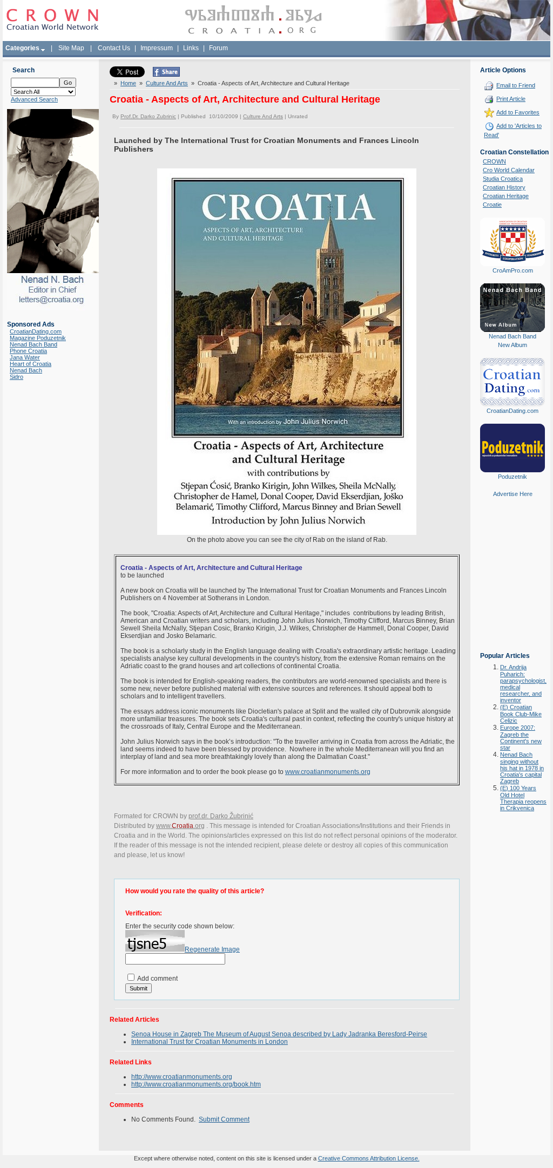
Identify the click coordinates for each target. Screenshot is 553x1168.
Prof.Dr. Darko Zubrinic (148, 116)
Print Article (510, 99)
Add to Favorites (517, 112)
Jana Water (25, 357)
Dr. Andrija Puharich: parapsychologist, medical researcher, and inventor (523, 683)
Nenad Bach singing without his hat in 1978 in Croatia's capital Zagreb (522, 767)
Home (128, 83)
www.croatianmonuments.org (327, 772)
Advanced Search (34, 99)
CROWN (494, 161)
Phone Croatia (28, 351)
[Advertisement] (512, 582)
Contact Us (114, 48)
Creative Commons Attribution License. (369, 1158)
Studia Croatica (503, 178)
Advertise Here (512, 494)
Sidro (16, 377)
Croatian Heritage (506, 196)
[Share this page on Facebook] (166, 74)
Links (191, 48)
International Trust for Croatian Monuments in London (209, 1041)
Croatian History (504, 187)
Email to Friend (515, 85)
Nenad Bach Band (33, 344)
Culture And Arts (167, 83)
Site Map (71, 48)
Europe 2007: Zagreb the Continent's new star (521, 737)
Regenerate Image (212, 949)
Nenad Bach (26, 370)
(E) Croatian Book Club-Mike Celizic (521, 714)
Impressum (156, 48)
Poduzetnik (512, 476)
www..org (180, 826)
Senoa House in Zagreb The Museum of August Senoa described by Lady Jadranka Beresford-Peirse (279, 1034)
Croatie (492, 204)
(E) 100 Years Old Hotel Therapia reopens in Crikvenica (523, 798)
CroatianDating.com (36, 331)
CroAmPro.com (513, 270)
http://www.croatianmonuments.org (181, 1077)
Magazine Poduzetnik (38, 338)
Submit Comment (224, 1119)
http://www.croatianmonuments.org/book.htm (196, 1084)
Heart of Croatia (30, 364)
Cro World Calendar (509, 170)
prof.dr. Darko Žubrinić (220, 816)
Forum (218, 48)
